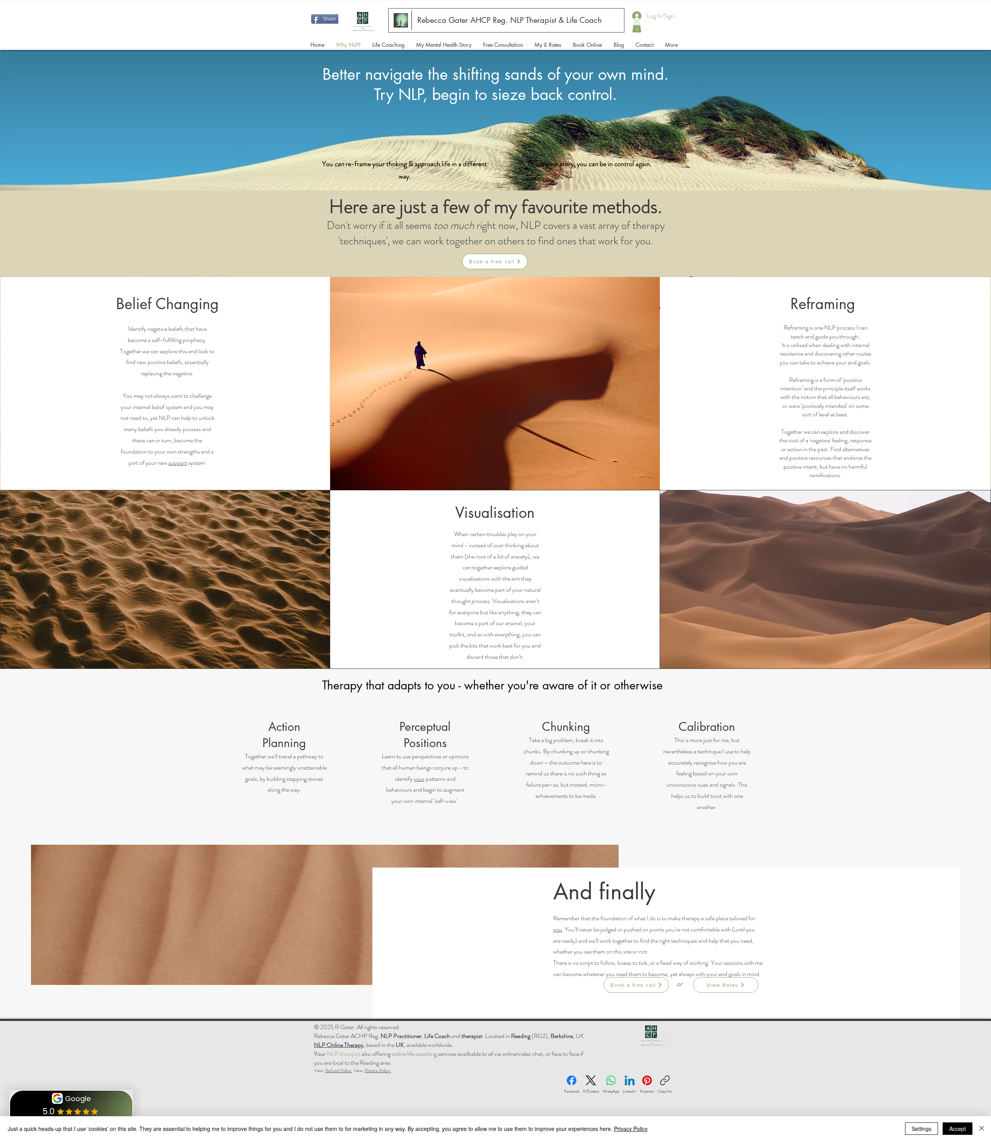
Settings (921, 1128)
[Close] (981, 1128)
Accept (957, 1128)
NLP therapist (343, 1053)
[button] (636, 27)
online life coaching (414, 1053)
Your (320, 1053)
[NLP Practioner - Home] (401, 20)
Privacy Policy (378, 1070)
